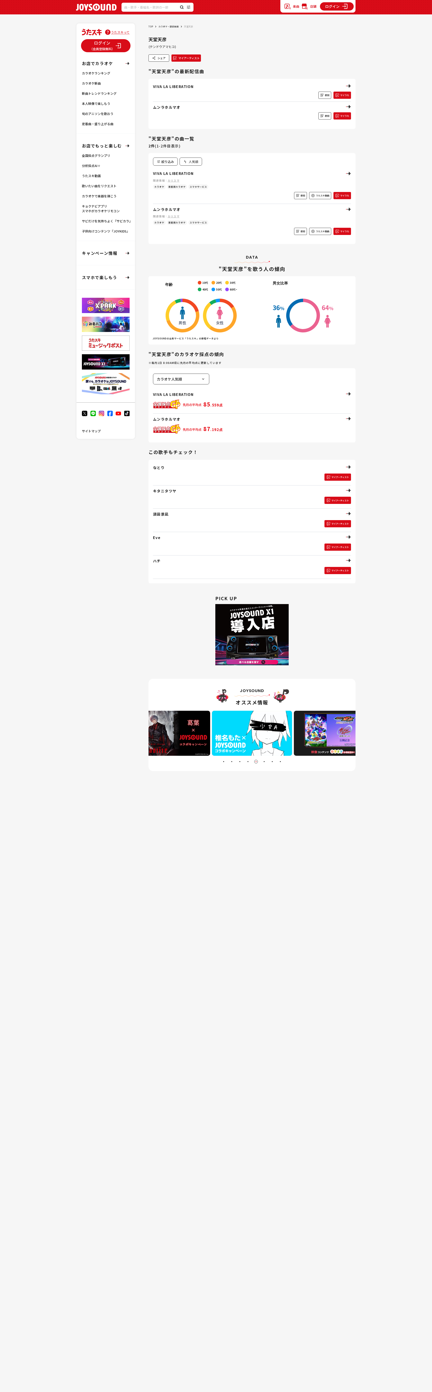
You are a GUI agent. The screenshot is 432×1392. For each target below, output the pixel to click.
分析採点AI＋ (91, 165)
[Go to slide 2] (231, 761)
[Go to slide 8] (280, 761)
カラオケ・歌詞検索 (168, 26)
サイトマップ (91, 431)
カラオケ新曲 (91, 83)
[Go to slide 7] (272, 761)
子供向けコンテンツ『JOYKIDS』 (106, 231)
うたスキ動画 (91, 176)
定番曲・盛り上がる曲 (97, 124)
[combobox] (191, 162)
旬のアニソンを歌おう (97, 113)
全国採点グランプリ (96, 155)
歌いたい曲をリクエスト (99, 186)
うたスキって (120, 32)
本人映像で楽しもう (96, 103)
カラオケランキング (96, 73)
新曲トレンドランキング (99, 93)
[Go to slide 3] (239, 761)
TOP (150, 26)
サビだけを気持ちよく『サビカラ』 (107, 221)
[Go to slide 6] (264, 761)
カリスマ (174, 180)
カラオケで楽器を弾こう (99, 196)
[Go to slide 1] (223, 761)
